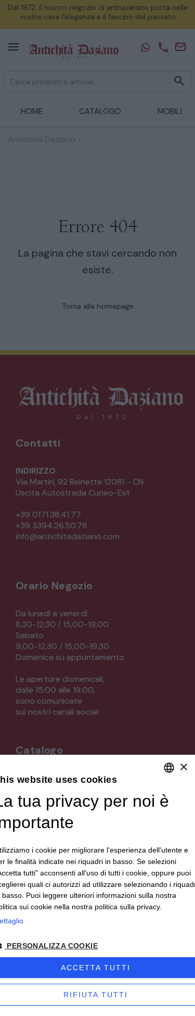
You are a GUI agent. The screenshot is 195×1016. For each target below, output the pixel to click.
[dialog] (97, 885)
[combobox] (169, 768)
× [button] (183, 767)
